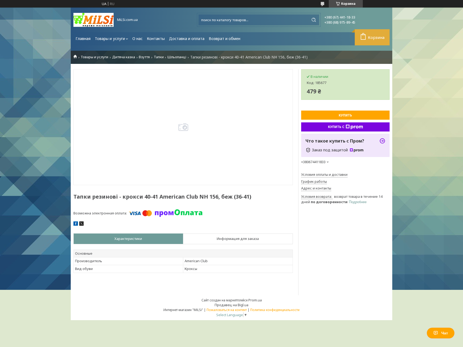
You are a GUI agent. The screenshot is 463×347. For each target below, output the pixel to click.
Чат (444, 333)
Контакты (156, 38)
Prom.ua (255, 300)
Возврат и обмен (224, 38)
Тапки (159, 57)
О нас (137, 38)
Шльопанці (176, 57)
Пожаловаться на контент (227, 310)
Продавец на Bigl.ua (231, 304)
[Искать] (313, 19)
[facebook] (75, 224)
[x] (81, 224)
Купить (345, 115)
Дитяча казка (123, 57)
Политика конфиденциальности (275, 310)
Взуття (144, 57)
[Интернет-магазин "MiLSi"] (93, 20)
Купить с (336, 127)
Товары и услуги (110, 38)
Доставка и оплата (186, 38)
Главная (83, 38)
